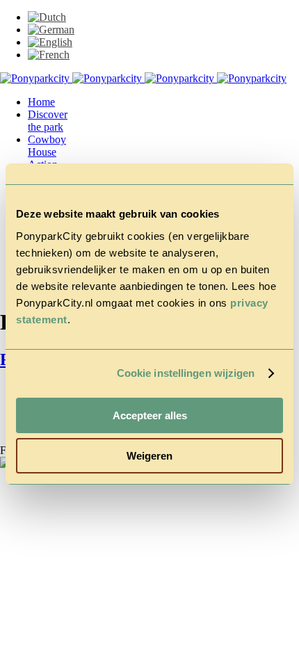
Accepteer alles (150, 415)
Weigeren (149, 456)
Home (41, 102)
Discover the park (47, 120)
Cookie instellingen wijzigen (186, 373)
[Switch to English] (50, 42)
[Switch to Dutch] (47, 17)
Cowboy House (47, 145)
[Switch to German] (51, 29)
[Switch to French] (49, 54)
